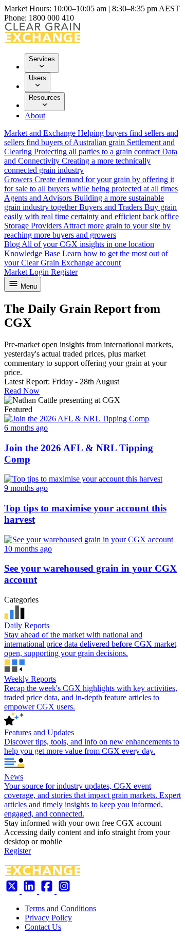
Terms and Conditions (60, 908)
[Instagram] (64, 890)
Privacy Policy (48, 917)
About (35, 115)
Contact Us (43, 927)
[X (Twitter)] (13, 890)
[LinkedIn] (30, 890)
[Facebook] (48, 890)
